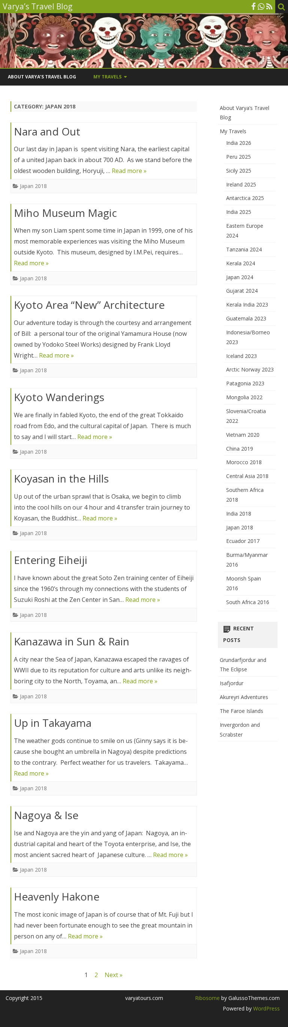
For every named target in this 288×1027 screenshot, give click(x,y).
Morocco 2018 (244, 462)
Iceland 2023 (241, 355)
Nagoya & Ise (46, 815)
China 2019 (239, 448)
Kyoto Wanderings (59, 397)
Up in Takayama (53, 723)
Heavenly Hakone (56, 896)
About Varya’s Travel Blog (42, 77)
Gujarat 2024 (242, 290)
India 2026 (238, 142)
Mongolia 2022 (244, 397)
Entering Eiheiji (50, 560)
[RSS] (269, 6)
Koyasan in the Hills (61, 478)
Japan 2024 (239, 277)
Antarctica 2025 (245, 197)
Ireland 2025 (241, 184)
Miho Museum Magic (65, 213)
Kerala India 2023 (247, 304)
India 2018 (238, 513)
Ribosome (207, 997)
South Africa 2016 (247, 602)
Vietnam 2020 (243, 434)
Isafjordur (231, 683)
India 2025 (238, 211)
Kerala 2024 (240, 263)
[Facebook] (253, 6)
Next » (114, 975)
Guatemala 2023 (246, 318)
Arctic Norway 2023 (250, 369)
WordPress (266, 1008)
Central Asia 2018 (247, 476)
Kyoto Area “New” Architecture (89, 305)
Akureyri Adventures (244, 697)
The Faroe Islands (241, 710)
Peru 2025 (238, 156)
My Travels (107, 77)
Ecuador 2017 (243, 540)
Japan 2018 (33, 185)
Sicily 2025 (238, 170)
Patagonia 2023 (245, 383)
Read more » (129, 171)
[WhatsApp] (261, 6)
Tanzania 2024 (244, 249)
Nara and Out (47, 131)
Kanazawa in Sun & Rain (71, 641)
